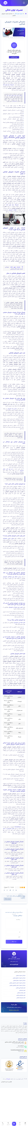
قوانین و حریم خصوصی (6, 1082)
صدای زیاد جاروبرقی (12, 409)
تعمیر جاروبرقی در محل (8, 828)
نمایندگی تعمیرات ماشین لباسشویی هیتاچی (17, 983)
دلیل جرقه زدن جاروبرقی (19, 622)
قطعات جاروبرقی (12, 210)
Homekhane (18, 827)
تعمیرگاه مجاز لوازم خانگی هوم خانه (14, 95)
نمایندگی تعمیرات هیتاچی (20, 975)
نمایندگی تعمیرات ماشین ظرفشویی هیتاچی (17, 985)
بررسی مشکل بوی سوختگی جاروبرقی (12, 577)
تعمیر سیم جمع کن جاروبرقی (16, 607)
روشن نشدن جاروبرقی (8, 538)
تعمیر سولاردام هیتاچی (21, 992)
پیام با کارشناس (14, 57)
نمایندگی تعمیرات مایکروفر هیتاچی (19, 978)
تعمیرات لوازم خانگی (19, 14)
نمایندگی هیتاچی (16, 37)
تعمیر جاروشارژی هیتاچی (20, 995)
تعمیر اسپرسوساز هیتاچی (20, 997)
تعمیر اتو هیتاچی (22, 990)
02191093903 (14, 101)
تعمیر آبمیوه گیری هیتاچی (20, 988)
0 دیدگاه (11, 37)
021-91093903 (14, 964)
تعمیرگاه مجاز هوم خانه (8, 85)
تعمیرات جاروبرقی (20, 37)
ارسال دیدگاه (7, 899)
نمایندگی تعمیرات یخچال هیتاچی (19, 980)
